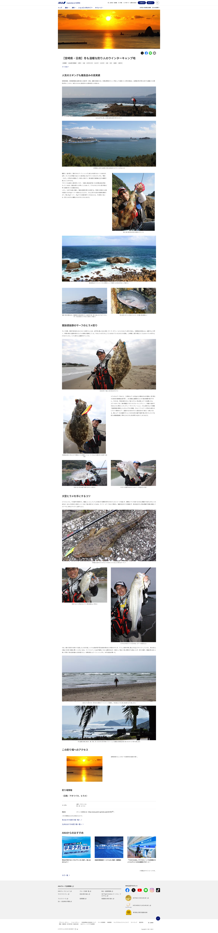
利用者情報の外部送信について (89, 922)
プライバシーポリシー (64, 922)
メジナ (96, 63)
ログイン (151, 2)
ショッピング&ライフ (85, 8)
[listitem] (142, 53)
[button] (157, 2)
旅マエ (120, 63)
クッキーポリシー (75, 922)
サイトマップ (134, 922)
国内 (66, 8)
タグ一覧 (65, 875)
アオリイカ (90, 63)
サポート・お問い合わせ (130, 2)
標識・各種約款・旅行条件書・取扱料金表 (68, 924)
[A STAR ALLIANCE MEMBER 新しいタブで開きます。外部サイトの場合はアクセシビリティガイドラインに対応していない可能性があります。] (68, 929)
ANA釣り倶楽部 (72, 63)
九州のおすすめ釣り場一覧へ (72, 824)
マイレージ (98, 8)
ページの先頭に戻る (158, 918)
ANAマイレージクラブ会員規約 (88, 924)
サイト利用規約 (101, 922)
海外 (73, 8)
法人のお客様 (155, 7)
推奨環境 (109, 922)
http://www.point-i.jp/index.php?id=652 (100, 812)
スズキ (102, 63)
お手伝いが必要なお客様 (145, 7)
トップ (60, 8)
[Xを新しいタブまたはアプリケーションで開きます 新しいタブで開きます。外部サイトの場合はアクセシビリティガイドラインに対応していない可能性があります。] (133, 890)
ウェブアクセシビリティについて (121, 922)
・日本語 (113, 2)
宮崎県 (64, 63)
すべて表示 (65, 67)
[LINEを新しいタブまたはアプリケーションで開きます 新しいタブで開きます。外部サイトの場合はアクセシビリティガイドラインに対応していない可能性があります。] (146, 890)
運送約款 (141, 922)
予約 (121, 2)
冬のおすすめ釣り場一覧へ (71, 820)
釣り (80, 63)
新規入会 (142, 2)
